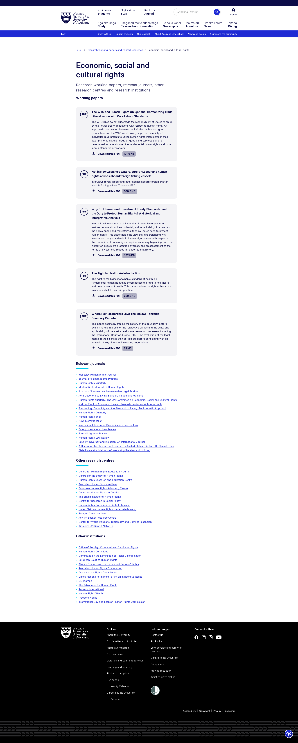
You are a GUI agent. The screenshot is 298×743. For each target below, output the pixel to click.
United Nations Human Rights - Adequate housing (107, 509)
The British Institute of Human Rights (100, 496)
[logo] (75, 18)
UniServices (113, 699)
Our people (113, 679)
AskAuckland (158, 641)
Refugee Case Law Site (92, 513)
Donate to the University (164, 657)
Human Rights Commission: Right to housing (104, 505)
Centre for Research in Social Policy (100, 500)
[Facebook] (196, 637)
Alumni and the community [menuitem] (223, 34)
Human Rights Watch (91, 593)
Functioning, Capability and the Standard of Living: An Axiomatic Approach (122, 408)
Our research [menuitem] (143, 34)
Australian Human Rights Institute (98, 484)
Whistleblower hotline (163, 677)
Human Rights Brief (90, 416)
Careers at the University (121, 692)
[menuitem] (104, 12)
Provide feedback (161, 670)
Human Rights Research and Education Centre (105, 479)
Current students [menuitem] (124, 34)
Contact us (157, 634)
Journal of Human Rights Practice (98, 378)
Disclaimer (229, 711)
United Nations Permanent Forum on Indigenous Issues (111, 576)
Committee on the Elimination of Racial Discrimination (110, 555)
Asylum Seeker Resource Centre (97, 517)
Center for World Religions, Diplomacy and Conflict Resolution (115, 521)
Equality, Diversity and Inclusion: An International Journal (112, 441)
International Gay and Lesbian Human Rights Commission (112, 601)
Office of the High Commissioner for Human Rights (108, 547)
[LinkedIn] (204, 637)
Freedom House (88, 597)
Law (63, 34)
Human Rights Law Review (94, 437)
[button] (233, 12)
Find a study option (118, 673)
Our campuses (115, 654)
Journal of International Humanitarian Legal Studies (108, 391)
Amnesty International (91, 589)
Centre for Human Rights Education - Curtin (104, 471)
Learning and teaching (120, 667)
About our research (118, 647)
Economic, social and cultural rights (168, 50)
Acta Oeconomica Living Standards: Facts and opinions (111, 395)
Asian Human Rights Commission (98, 572)
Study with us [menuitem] (104, 34)
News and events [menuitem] (197, 34)
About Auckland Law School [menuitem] (169, 34)
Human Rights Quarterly (92, 383)
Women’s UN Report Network (96, 526)
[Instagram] (211, 637)
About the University (118, 634)
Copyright (204, 711)
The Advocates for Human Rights (98, 585)
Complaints (157, 664)
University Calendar (118, 686)
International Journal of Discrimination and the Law (108, 425)
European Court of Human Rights (98, 559)
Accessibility (189, 711)
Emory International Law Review (97, 429)
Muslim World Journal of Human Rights (101, 387)
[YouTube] (218, 637)
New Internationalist (90, 420)
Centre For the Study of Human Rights (101, 475)
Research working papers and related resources (115, 50)
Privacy (217, 711)
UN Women (85, 580)
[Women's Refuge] (155, 694)
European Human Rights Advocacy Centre (103, 488)
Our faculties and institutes (122, 641)
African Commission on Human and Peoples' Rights (109, 564)
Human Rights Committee (93, 551)
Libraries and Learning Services (125, 660)
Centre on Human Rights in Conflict (99, 492)
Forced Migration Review (93, 433)
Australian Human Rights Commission (100, 568)
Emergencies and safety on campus (166, 649)
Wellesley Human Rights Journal (97, 374)
